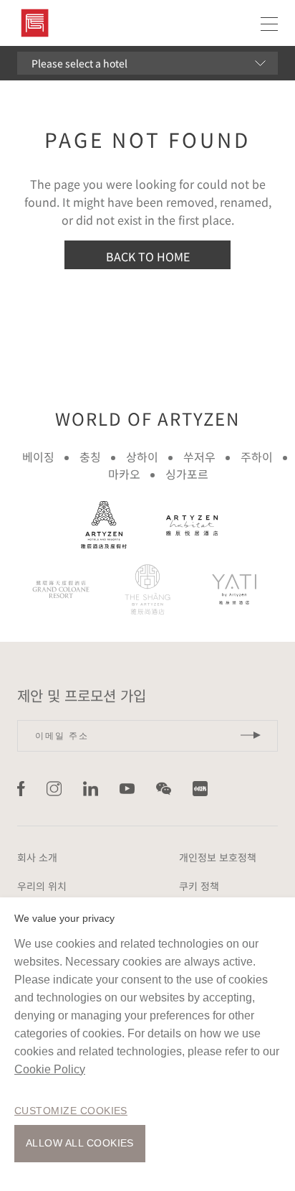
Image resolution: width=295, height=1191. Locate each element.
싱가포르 (186, 473)
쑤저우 (199, 456)
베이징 (38, 456)
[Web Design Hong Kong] (236, 788)
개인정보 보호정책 (217, 857)
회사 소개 (37, 857)
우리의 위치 (42, 886)
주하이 (257, 456)
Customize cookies (70, 1110)
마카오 (124, 473)
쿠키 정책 (199, 886)
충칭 (90, 456)
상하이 (142, 456)
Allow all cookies (80, 1143)
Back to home (148, 256)
